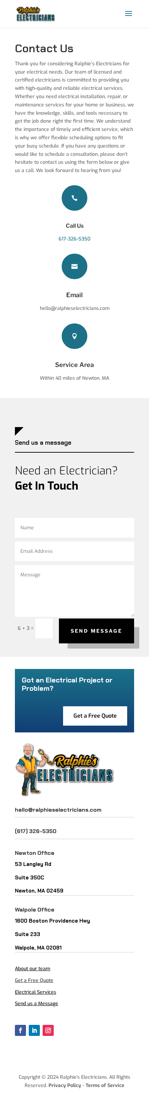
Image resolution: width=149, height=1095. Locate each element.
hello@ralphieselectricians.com (58, 809)
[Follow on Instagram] (48, 1030)
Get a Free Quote (95, 715)
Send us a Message (36, 1003)
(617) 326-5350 (35, 831)
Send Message (96, 631)
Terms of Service (105, 1085)
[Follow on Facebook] (20, 1030)
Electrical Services (35, 992)
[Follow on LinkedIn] (34, 1030)
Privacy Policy (65, 1085)
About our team (32, 968)
